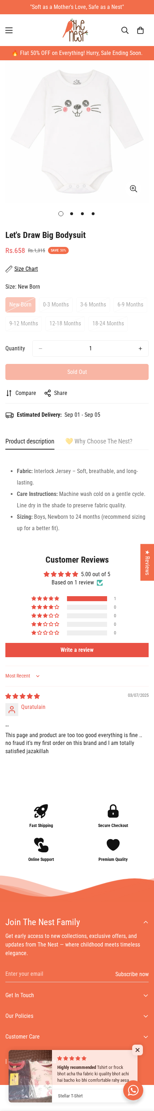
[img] (22, 696)
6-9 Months (132, 307)
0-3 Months (58, 307)
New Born (22, 307)
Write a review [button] (77, 649)
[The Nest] (77, 30)
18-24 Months (110, 325)
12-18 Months (67, 325)
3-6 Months (95, 307)
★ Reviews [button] (147, 562)
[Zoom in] (133, 189)
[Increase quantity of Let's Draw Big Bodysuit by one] (140, 348)
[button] (140, 30)
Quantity (15, 348)
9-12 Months (25, 325)
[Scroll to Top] (141, 1073)
